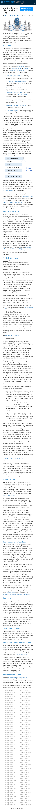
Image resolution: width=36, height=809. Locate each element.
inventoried (20, 66)
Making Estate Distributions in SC (25, 759)
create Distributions (21, 251)
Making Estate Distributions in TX (25, 771)
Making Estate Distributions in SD (25, 763)
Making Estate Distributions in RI (25, 755)
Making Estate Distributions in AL (10, 695)
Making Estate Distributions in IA (10, 747)
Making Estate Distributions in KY (10, 767)
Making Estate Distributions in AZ (10, 707)
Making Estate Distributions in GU (10, 739)
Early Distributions (21, 655)
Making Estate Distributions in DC (10, 723)
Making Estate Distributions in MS (25, 691)
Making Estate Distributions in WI (25, 795)
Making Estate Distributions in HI (10, 743)
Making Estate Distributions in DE (10, 727)
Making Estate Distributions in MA (10, 775)
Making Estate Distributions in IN (10, 759)
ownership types (16, 68)
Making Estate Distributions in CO (10, 715)
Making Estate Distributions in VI (25, 783)
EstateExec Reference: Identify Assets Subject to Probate (17, 248)
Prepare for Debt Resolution (14, 92)
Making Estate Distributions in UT (25, 775)
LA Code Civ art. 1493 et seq (13, 459)
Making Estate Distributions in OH (25, 731)
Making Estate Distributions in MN (10, 795)
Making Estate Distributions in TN (25, 767)
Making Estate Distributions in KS (10, 763)
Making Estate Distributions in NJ (25, 715)
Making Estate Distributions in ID (10, 751)
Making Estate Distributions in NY (25, 727)
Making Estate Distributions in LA (10, 771)
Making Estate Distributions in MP (10, 803)
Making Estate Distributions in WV (25, 799)
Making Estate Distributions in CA (10, 711)
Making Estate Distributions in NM (25, 719)
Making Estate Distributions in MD (10, 779)
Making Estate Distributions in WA (25, 791)
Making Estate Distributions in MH (10, 787)
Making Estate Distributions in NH (25, 711)
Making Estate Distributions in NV (25, 723)
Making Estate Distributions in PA (25, 743)
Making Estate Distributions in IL (10, 755)
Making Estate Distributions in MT (25, 695)
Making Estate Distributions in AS (10, 703)
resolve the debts (23, 94)
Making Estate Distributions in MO (10, 799)
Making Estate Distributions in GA (10, 735)
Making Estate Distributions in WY (25, 803)
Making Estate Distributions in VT (25, 787)
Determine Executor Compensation (16, 99)
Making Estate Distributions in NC (25, 699)
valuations (27, 68)
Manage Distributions (9, 495)
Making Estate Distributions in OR (25, 739)
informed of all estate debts (17, 70)
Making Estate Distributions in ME (10, 783)
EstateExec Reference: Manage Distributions (16, 594)
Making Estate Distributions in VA (25, 779)
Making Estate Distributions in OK (25, 735)
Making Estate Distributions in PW (25, 751)
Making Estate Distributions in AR (10, 699)
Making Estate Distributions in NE (25, 707)
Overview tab (11, 593)
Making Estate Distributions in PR (25, 747)
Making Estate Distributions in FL (10, 731)
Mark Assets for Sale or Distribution (16, 105)
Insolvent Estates (8, 190)
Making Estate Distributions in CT (10, 719)
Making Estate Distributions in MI (10, 791)
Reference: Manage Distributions (12, 202)
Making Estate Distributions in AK (10, 691)
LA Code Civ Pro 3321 (11, 335)
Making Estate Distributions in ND (25, 703)
